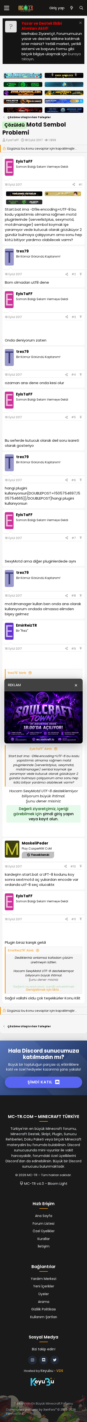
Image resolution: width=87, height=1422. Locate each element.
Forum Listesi (43, 1223)
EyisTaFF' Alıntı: (41, 748)
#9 (73, 648)
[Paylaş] (74, 185)
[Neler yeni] (71, 7)
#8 (73, 595)
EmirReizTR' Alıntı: (21, 950)
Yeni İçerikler (43, 1286)
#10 (73, 866)
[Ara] (81, 7)
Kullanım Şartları (43, 1317)
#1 (80, 185)
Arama (43, 1301)
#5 (73, 417)
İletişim (44, 1246)
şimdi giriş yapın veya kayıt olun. (51, 816)
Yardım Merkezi (43, 1278)
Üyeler (43, 1294)
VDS (59, 1370)
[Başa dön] (80, 274)
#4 (73, 375)
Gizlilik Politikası (43, 1309)
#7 (74, 538)
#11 (73, 919)
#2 (74, 274)
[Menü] (6, 8)
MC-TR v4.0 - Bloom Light (45, 1183)
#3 (74, 317)
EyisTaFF (12, 140)
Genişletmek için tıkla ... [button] (44, 990)
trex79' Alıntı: (17, 672)
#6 (73, 480)
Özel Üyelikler (44, 1231)
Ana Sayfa (43, 1215)
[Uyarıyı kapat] (80, 23)
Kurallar (43, 1238)
